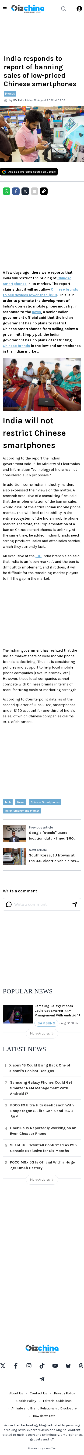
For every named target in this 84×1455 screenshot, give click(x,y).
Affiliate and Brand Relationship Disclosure (44, 1408)
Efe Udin (18, 100)
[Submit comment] (74, 904)
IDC (38, 556)
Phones (10, 93)
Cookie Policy (26, 1401)
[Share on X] (25, 191)
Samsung (46, 1023)
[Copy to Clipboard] (44, 191)
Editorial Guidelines (57, 1401)
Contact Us (38, 1393)
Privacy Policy (64, 1393)
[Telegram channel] (42, 1379)
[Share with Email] (34, 191)
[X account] (3, 1366)
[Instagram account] (29, 1366)
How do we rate (44, 1416)
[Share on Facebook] (16, 191)
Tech (8, 802)
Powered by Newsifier (42, 1448)
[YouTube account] (55, 1366)
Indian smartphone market (22, 810)
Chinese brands (16, 345)
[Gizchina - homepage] (27, 9)
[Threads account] (81, 1366)
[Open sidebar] (4, 9)
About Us (16, 1393)
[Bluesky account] (68, 1366)
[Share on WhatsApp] (6, 191)
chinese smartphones (45, 802)
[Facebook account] (16, 1366)
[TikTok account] (42, 1366)
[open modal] (79, 9)
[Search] (63, 9)
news (36, 312)
